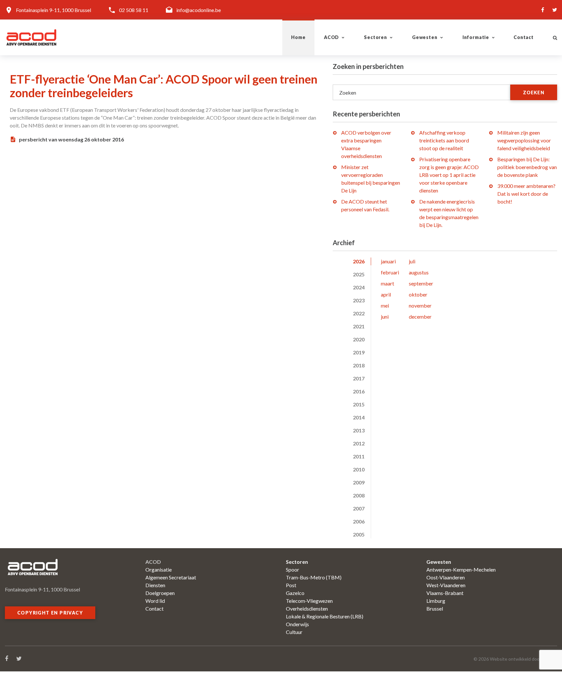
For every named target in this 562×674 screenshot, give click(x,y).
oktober (418, 294)
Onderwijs (297, 624)
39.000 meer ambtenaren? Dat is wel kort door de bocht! (526, 194)
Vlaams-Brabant (444, 593)
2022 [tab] (359, 313)
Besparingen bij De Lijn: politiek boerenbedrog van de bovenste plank (527, 167)
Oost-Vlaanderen (445, 577)
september (421, 283)
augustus (419, 272)
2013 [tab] (359, 430)
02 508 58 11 (133, 10)
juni (385, 316)
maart (387, 283)
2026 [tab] (359, 261)
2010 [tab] (359, 469)
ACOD (331, 37)
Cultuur (294, 632)
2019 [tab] (359, 352)
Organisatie (158, 569)
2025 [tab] (359, 274)
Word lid (155, 601)
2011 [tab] (359, 456)
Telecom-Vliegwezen (309, 601)
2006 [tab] (359, 521)
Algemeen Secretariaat (170, 577)
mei (385, 305)
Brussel (434, 608)
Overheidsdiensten (307, 608)
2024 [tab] (359, 287)
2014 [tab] (359, 417)
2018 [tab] (359, 365)
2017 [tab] (359, 378)
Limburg (435, 601)
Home (298, 37)
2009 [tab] (359, 482)
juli (412, 261)
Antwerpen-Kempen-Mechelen (461, 569)
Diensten (155, 585)
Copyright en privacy (50, 612)
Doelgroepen (160, 593)
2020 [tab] (359, 339)
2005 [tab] (359, 534)
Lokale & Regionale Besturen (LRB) (324, 616)
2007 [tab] (359, 508)
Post (291, 585)
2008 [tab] (359, 495)
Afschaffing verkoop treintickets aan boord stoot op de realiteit (444, 140)
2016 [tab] (359, 391)
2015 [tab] (359, 404)
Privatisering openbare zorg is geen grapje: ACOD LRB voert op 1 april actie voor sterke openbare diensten (449, 174)
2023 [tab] (359, 300)
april (386, 294)
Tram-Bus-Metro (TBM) (313, 577)
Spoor (292, 569)
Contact (524, 37)
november (420, 305)
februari (390, 272)
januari (388, 261)
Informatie (475, 37)
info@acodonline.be (198, 10)
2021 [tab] (359, 326)
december (420, 316)
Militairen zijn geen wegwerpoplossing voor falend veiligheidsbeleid (524, 140)
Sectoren (375, 37)
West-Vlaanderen (445, 585)
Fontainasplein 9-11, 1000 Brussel (53, 10)
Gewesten (424, 37)
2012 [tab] (359, 443)
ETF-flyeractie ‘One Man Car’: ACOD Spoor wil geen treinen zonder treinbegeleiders (163, 86)
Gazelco (295, 593)
